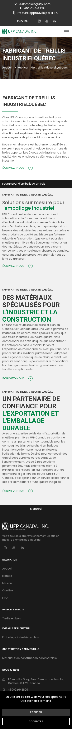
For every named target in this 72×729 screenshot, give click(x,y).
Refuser (36, 712)
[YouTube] (14, 548)
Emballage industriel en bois (21, 637)
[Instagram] (40, 21)
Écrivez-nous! (14, 167)
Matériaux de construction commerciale (29, 658)
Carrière (7, 590)
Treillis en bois (11, 618)
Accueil (7, 67)
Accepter (36, 721)
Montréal (36, 509)
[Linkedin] (54, 21)
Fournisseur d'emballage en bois (23, 184)
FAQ (5, 598)
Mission (7, 583)
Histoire (7, 576)
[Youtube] (47, 21)
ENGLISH (22, 21)
